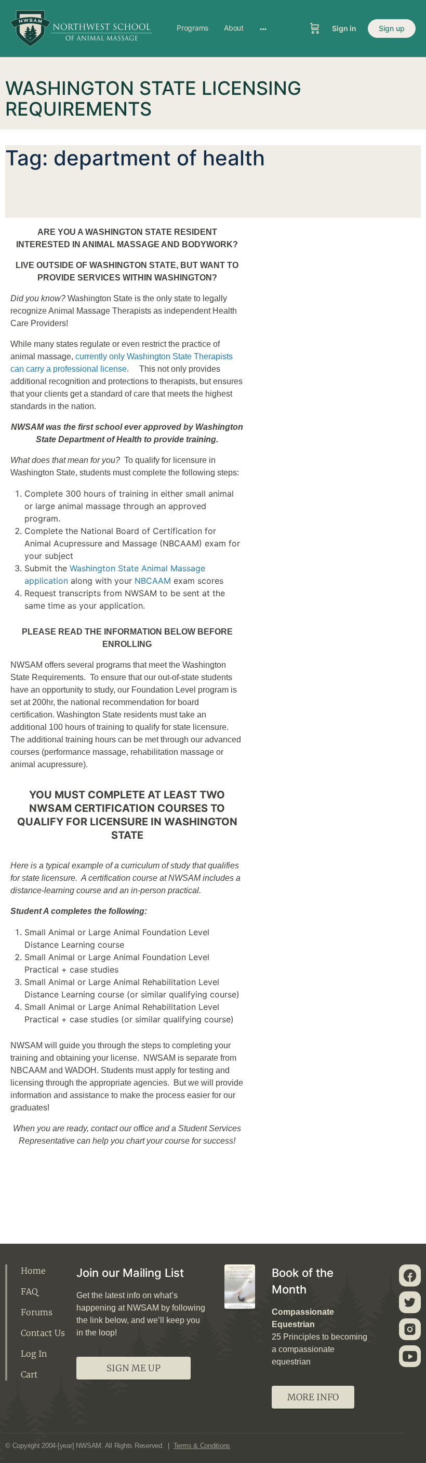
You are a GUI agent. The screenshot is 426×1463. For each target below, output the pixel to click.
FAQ (29, 1291)
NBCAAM (153, 580)
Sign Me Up (133, 1368)
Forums (36, 1312)
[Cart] (315, 28)
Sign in (344, 28)
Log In (34, 1353)
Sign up (392, 28)
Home (33, 1270)
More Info (313, 1397)
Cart (29, 1374)
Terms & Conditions (202, 1446)
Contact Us (43, 1333)
